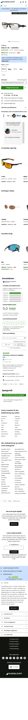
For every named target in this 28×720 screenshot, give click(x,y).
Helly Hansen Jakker (20, 459)
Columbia (17, 418)
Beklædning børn (5, 492)
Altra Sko (17, 486)
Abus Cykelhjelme (19, 491)
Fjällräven (17, 416)
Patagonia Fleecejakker (18, 454)
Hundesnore (18, 482)
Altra (2, 427)
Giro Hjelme (18, 476)
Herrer (5, 501)
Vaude (16, 423)
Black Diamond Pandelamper (19, 466)
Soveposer (4, 468)
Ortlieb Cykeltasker (20, 484)
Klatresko (3, 484)
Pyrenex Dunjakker (20, 457)
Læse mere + (5, 61)
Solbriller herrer (16, 501)
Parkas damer (5, 451)
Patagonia (4, 416)
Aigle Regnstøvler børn (21, 451)
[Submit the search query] (26, 6)
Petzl (16, 436)
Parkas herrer (4, 458)
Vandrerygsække (5, 473)
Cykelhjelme (4, 488)
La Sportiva (4, 423)
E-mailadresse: (14, 544)
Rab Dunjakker (18, 478)
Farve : (5, 64)
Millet (2, 429)
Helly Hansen (4, 434)
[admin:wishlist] (25, 87)
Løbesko (3, 482)
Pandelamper (4, 466)
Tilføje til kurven (12, 88)
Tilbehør (10, 501)
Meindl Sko (17, 469)
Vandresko (4, 477)
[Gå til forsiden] (2, 501)
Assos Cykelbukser (20, 473)
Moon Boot (4, 431)
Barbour (3, 436)
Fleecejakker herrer (6, 460)
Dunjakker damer (5, 449)
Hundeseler (18, 480)
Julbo (16, 427)
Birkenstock (18, 434)
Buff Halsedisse (19, 489)
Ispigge (3, 475)
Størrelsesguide (22, 79)
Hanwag (17, 431)
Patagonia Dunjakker (20, 493)
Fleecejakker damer (6, 453)
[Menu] (1, 5)
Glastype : (4, 79)
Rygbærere (4, 490)
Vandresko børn (5, 486)
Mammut (17, 425)
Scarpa (17, 420)
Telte (2, 462)
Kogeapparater (5, 471)
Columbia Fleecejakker (18, 462)
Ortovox (3, 418)
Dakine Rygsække (19, 471)
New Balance (18, 429)
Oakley (3, 45)
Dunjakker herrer (5, 455)
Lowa (2, 425)
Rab (2, 420)
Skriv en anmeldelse (19, 50)
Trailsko (3, 479)
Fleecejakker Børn (19, 449)
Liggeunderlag (5, 464)
